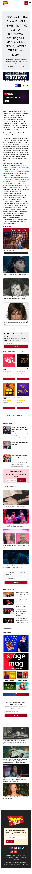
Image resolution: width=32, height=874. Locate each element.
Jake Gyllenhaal (14, 177)
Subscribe (16, 583)
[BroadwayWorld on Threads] (11, 851)
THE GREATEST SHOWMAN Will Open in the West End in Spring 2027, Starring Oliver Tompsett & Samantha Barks (15, 761)
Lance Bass (19, 171)
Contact (19, 855)
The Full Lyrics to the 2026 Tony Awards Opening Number (19, 458)
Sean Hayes (24, 177)
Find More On (15, 416)
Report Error (16, 860)
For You (10, 226)
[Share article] (23, 85)
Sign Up (9, 841)
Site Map (23, 857)
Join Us (25, 855)
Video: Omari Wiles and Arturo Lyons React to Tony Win (19, 429)
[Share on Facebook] (16, 85)
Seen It (9, 376)
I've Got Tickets (9, 379)
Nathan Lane (7, 179)
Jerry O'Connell (16, 181)
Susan (11, 187)
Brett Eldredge (20, 167)
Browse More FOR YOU (16, 328)
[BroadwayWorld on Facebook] (11, 848)
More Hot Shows (9, 695)
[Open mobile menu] (30, 3)
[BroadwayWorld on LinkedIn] (19, 848)
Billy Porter (13, 183)
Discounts (22, 695)
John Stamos (22, 183)
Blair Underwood (16, 185)
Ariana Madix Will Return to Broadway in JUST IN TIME (15, 797)
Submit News (10, 857)
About (13, 855)
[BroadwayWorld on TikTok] (23, 848)
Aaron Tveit (7, 185)
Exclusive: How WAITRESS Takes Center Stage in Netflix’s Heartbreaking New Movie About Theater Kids (16, 779)
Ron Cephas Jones (12, 173)
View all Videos (7, 628)
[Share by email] (27, 85)
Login (22, 3)
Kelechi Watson (18, 187)
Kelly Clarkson (10, 167)
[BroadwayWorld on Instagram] (15, 848)
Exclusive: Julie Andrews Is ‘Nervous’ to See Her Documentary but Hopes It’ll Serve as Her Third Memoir (15, 742)
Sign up (15, 716)
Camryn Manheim (18, 179)
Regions (17, 857)
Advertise (8, 855)
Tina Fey (22, 112)
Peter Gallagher (15, 175)
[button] (26, 3)
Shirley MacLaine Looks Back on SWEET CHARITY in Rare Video (22, 595)
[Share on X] (19, 85)
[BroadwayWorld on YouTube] (15, 851)
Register (17, 3)
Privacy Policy (23, 864)
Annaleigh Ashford (9, 171)
